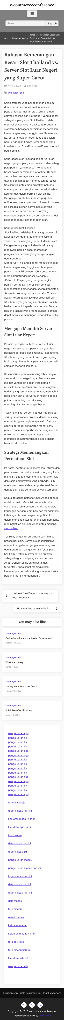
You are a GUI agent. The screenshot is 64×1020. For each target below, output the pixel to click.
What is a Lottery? (15, 662)
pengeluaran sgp (18, 733)
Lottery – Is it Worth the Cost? (21, 686)
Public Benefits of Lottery (18, 710)
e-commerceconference (32, 5)
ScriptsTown (45, 1015)
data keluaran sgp (30, 992)
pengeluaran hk (17, 737)
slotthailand (11, 528)
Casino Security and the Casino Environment (28, 638)
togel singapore (52, 992)
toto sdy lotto (16, 941)
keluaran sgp (10, 992)
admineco (32, 85)
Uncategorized (16, 92)
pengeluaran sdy (18, 966)
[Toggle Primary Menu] (32, 13)
